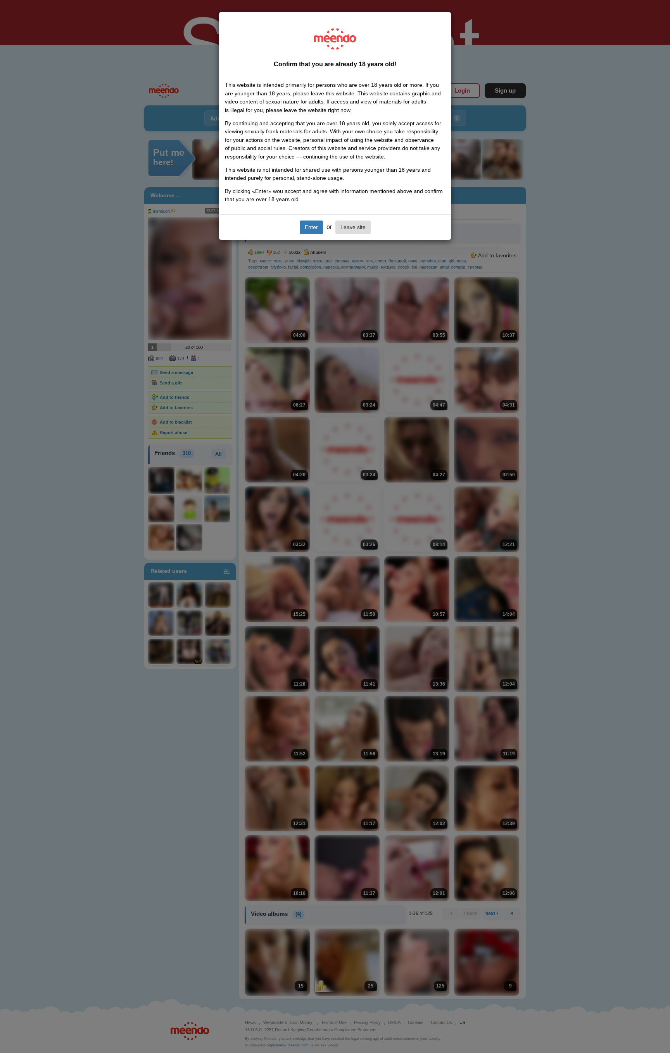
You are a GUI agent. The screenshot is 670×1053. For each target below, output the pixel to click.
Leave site (353, 227)
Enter (311, 227)
